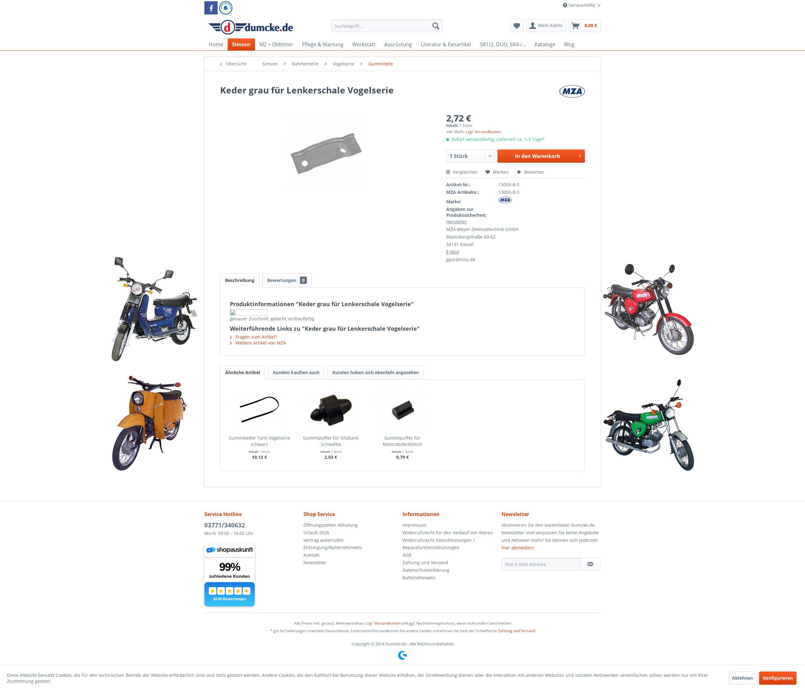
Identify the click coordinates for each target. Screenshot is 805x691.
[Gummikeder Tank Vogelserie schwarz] (259, 410)
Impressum (414, 525)
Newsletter (314, 562)
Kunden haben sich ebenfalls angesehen (375, 372)
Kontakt (311, 555)
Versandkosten (387, 623)
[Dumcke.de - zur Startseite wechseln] (251, 27)
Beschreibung (239, 280)
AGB (406, 555)
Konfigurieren (778, 678)
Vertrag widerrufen (323, 540)
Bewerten (533, 172)
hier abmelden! (518, 548)
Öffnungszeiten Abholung (330, 525)
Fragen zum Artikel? (255, 337)
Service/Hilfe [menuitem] (581, 5)
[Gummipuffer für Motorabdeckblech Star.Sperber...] (402, 410)
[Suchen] (435, 26)
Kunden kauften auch (296, 372)
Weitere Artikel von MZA (260, 343)
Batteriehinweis (419, 578)
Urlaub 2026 (316, 533)
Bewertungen (286, 280)
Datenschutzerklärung (425, 570)
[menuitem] (386, 29)
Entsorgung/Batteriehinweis (332, 547)
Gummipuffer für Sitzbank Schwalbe (330, 441)
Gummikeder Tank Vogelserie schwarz (259, 441)
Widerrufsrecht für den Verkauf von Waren (447, 533)
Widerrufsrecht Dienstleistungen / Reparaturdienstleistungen (438, 544)
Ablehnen (742, 678)
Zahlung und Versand (425, 562)
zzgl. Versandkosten (483, 131)
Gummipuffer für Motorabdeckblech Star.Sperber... (402, 441)
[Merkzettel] (517, 26)
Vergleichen (465, 172)
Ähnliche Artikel (242, 372)
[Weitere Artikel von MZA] (572, 96)
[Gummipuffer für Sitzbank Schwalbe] (331, 410)
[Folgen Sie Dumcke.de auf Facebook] (211, 7)
